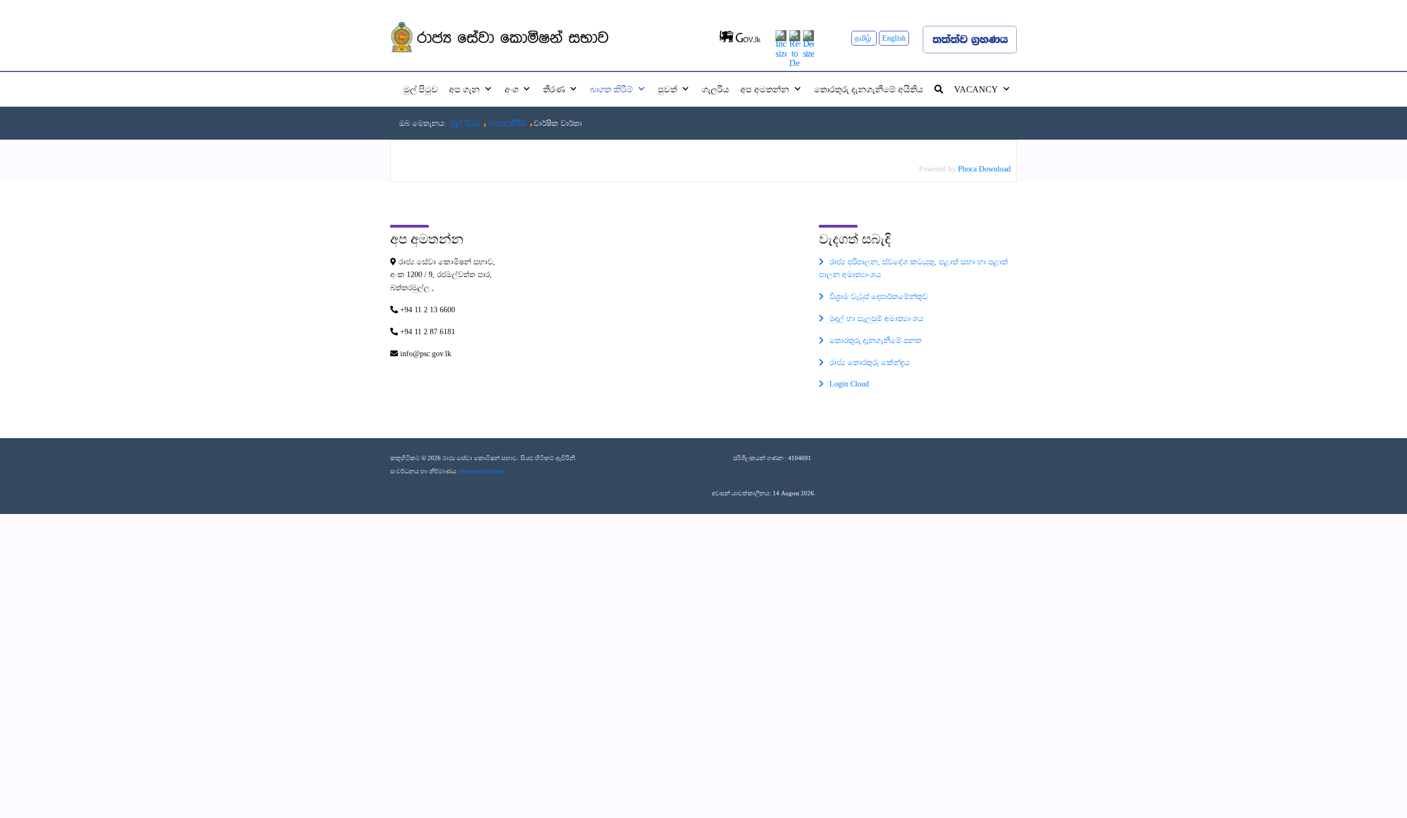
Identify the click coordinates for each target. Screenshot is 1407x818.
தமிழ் (864, 38)
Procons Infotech (483, 471)
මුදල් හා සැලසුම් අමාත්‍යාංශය (876, 318)
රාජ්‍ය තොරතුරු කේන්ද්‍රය (869, 362)
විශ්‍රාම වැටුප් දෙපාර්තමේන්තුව (878, 296)
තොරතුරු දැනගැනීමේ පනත (875, 340)
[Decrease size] (808, 43)
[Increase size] (780, 43)
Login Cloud (849, 384)
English (894, 38)
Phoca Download (984, 169)
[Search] (939, 89)
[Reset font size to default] (794, 48)
